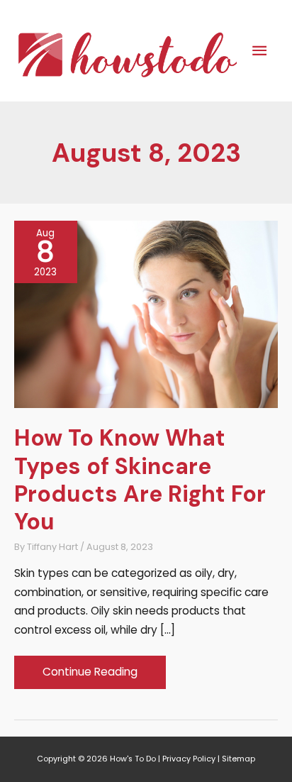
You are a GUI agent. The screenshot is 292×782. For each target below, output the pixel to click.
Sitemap (238, 759)
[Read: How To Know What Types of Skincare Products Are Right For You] (146, 313)
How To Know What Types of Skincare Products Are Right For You (140, 479)
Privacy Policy (188, 759)
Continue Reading (89, 675)
